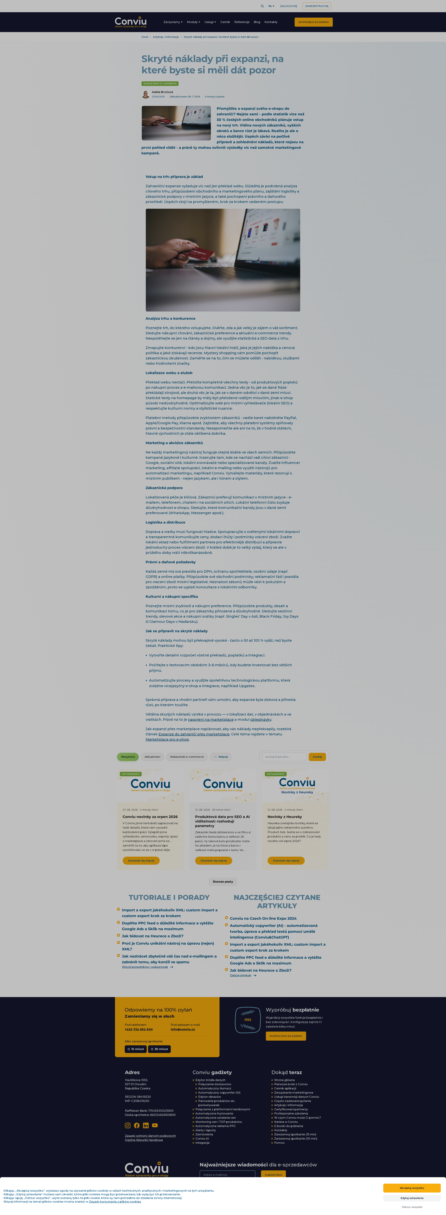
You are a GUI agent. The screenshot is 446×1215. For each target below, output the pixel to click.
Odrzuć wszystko (412, 1207)
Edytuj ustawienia (412, 1198)
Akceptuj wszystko (412, 1188)
